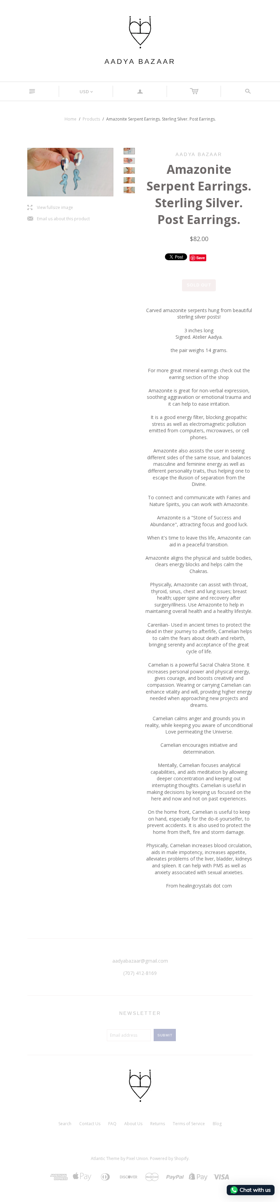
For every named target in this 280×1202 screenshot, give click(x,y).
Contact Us (89, 1124)
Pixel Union (137, 1158)
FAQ (112, 1124)
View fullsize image (50, 208)
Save (200, 257)
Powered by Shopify (169, 1158)
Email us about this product (58, 219)
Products (91, 119)
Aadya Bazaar (140, 61)
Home (70, 119)
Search (64, 1124)
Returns (157, 1124)
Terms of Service (189, 1124)
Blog (217, 1124)
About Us (133, 1124)
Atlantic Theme (105, 1158)
